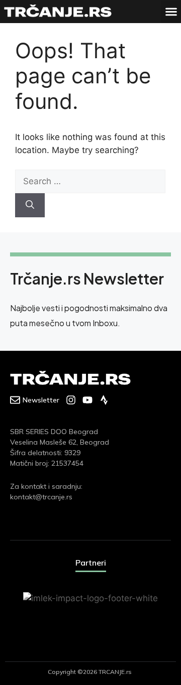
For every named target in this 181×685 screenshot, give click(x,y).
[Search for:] (90, 181)
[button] (171, 12)
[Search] (30, 205)
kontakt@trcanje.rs (41, 496)
